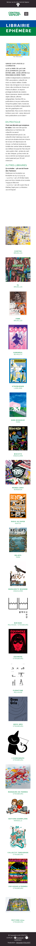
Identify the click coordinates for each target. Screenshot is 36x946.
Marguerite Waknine (18, 589)
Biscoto (18, 454)
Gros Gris (18, 724)
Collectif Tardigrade (18, 852)
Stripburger (18, 386)
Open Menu (26, 14)
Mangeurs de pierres (18, 792)
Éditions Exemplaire (18, 819)
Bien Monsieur (18, 420)
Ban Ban (18, 623)
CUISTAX (18, 251)
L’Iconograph (18, 758)
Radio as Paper (18, 521)
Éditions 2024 (18, 920)
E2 (18, 285)
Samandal (18, 352)
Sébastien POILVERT (23, 943)
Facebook (19, 938)
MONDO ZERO (18, 488)
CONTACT (18, 940)
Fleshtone (18, 690)
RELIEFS (18, 555)
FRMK (18, 319)
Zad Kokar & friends (18, 886)
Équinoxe (18, 657)
